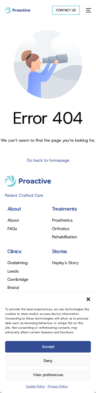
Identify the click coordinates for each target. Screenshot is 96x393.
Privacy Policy (58, 386)
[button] (88, 299)
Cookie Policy (35, 386)
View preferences (48, 374)
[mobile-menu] (88, 10)
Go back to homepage (48, 160)
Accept (48, 346)
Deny (48, 360)
